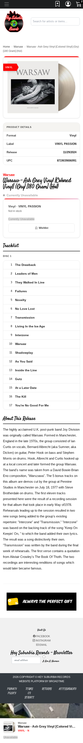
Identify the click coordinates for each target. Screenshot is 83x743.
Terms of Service (29, 693)
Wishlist (43, 227)
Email (43, 644)
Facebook (43, 636)
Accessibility (67, 689)
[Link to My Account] (68, 5)
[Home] (13, 21)
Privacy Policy (12, 691)
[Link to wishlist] (58, 5)
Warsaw (18, 46)
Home (6, 46)
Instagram (43, 640)
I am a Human (51, 661)
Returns (47, 689)
